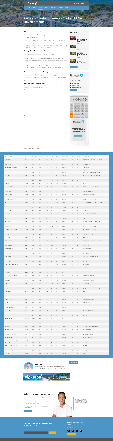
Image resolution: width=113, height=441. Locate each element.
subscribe (52, 432)
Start (41, 156)
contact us (67, 7)
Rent (78, 156)
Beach (34, 156)
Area (26, 156)
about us (46, 7)
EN (83, 3)
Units (57, 156)
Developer (86, 156)
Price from (65, 156)
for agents (61, 7)
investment (40, 7)
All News (74, 67)
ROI (73, 156)
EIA (52, 156)
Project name (8, 156)
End (47, 156)
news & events (53, 7)
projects (34, 7)
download (73, 362)
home (29, 7)
